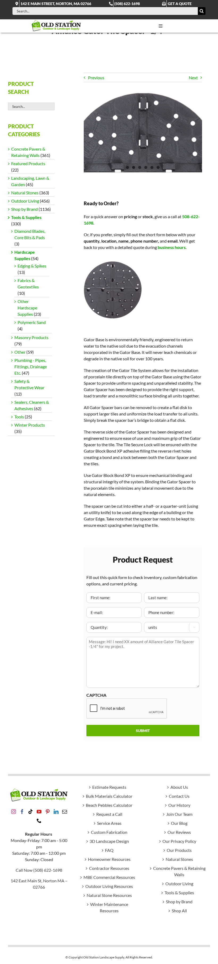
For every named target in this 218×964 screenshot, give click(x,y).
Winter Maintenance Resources (109, 907)
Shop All (179, 910)
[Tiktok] (30, 811)
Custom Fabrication (109, 832)
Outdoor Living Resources (109, 886)
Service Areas (109, 823)
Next (193, 77)
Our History (179, 805)
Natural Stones (25, 192)
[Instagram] (13, 811)
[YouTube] (39, 811)
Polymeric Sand (32, 322)
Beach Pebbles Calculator (109, 805)
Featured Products (28, 163)
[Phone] (39, 820)
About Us (179, 787)
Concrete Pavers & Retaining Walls (179, 871)
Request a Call (109, 814)
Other (20, 351)
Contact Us (179, 796)
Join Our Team (179, 814)
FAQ (109, 850)
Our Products (179, 850)
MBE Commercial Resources (109, 877)
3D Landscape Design (109, 841)
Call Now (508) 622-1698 (39, 870)
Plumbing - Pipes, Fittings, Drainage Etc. (30, 366)
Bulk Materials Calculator (109, 796)
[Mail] (64, 811)
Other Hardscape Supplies (27, 308)
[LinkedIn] (56, 811)
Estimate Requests (109, 787)
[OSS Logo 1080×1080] (56, 21)
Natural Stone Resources (109, 895)
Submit (143, 730)
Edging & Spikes (32, 265)
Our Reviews (179, 832)
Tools (19, 416)
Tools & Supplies (26, 217)
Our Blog (179, 823)
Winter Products (29, 424)
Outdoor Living (25, 200)
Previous (96, 77)
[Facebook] (22, 811)
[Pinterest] (47, 811)
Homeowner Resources (109, 859)
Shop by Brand (24, 209)
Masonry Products (31, 337)
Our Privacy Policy (179, 841)
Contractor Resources (109, 868)
